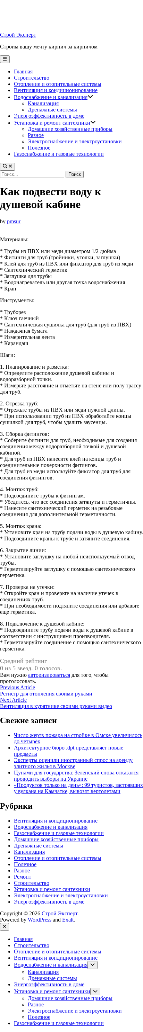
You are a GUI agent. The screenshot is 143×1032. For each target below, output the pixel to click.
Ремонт (22, 877)
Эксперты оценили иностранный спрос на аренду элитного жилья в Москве (73, 763)
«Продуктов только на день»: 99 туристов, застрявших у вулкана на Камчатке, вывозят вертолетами (78, 788)
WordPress (39, 920)
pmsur (13, 221)
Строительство (31, 78)
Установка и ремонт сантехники (52, 123)
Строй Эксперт (18, 35)
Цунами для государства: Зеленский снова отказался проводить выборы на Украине (76, 776)
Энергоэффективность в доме (49, 116)
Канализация (43, 103)
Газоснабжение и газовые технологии (59, 154)
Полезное (39, 148)
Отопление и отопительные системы (57, 84)
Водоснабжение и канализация (50, 97)
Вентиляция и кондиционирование (56, 90)
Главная (23, 71)
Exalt (68, 920)
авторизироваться (49, 675)
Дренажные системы (52, 110)
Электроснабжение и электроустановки (75, 141)
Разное (36, 135)
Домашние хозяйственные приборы (70, 129)
